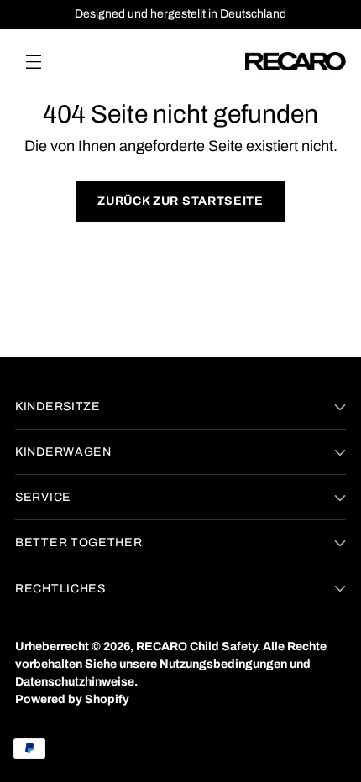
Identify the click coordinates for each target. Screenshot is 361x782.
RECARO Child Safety (196, 646)
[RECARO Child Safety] (295, 61)
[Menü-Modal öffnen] (33, 61)
